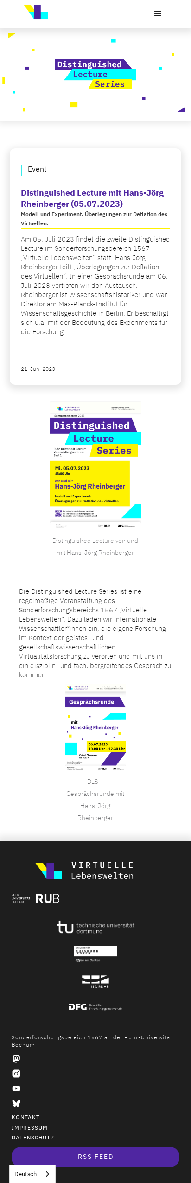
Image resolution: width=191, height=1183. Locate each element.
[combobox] (32, 1174)
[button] (158, 14)
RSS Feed (96, 1157)
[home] (33, 12)
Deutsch (25, 1174)
